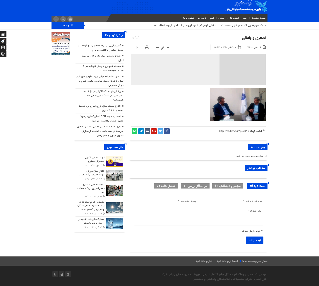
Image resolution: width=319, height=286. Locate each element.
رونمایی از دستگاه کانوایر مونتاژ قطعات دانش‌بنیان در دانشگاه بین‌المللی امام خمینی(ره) (103, 95)
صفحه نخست (258, 18)
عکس (221, 18)
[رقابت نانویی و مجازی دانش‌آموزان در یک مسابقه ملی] (100, 190)
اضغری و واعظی (254, 38)
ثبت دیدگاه (255, 240)
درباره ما (202, 18)
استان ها (234, 18)
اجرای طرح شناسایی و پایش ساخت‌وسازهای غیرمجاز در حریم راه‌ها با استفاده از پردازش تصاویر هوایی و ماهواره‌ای (100, 131)
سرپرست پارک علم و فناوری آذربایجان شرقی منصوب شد (256, 25)
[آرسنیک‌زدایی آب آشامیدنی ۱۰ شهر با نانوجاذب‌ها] (100, 223)
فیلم (212, 18)
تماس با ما (188, 18)
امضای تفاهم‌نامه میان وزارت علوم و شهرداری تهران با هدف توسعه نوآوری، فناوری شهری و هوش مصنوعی (100, 81)
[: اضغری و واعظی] (138, 47)
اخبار (245, 18)
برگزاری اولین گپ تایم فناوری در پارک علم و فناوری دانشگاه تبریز (194, 25)
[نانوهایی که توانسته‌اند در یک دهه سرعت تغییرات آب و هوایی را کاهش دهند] (100, 208)
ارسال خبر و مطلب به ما (254, 261)
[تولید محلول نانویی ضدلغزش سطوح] (100, 161)
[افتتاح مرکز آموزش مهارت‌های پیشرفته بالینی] (100, 175)
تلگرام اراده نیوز (204, 261)
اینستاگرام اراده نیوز (227, 261)
